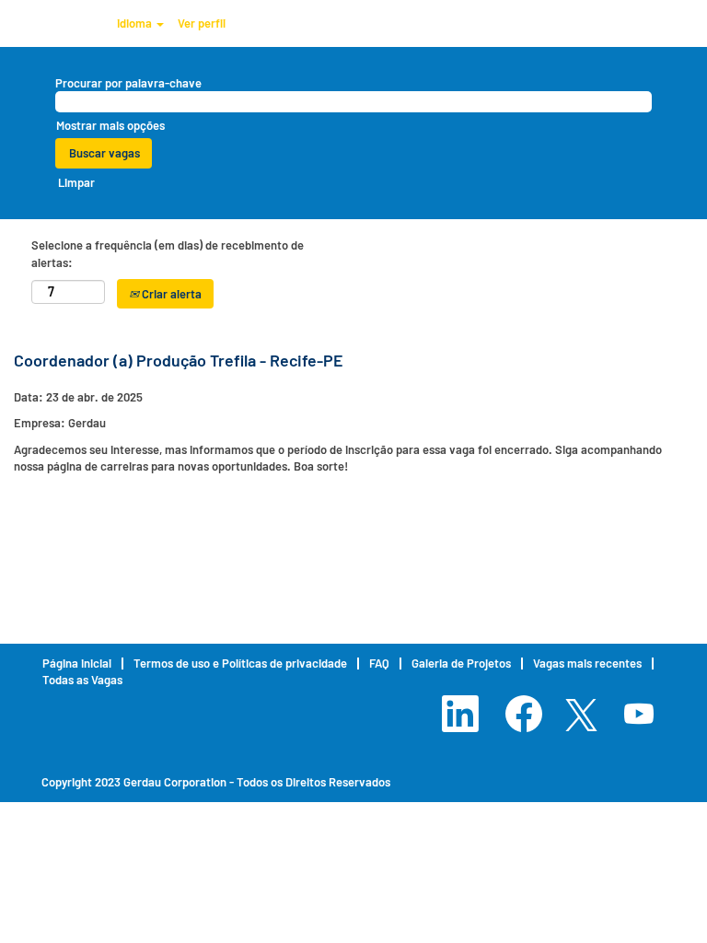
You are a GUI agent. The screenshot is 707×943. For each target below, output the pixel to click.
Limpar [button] (76, 182)
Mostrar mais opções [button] (110, 125)
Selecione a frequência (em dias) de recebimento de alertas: (167, 254)
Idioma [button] (136, 23)
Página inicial (76, 663)
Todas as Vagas (82, 679)
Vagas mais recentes (587, 663)
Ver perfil (202, 23)
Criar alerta (170, 293)
